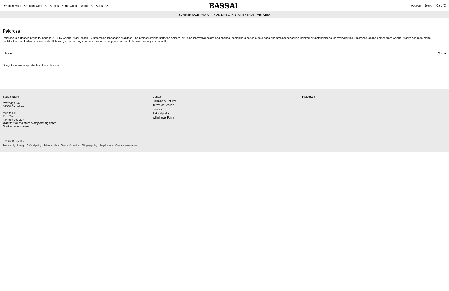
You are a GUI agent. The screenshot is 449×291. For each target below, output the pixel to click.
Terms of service (70, 145)
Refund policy (161, 113)
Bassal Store (19, 141)
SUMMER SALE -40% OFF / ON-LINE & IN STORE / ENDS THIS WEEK (224, 14)
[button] (428, 5)
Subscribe (436, 80)
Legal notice (106, 145)
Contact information (126, 145)
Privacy (157, 109)
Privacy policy (51, 145)
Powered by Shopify (13, 145)
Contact (157, 96)
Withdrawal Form (163, 117)
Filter (6, 53)
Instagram (308, 96)
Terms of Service (163, 105)
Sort (440, 53)
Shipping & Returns (165, 100)
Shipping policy (90, 145)
